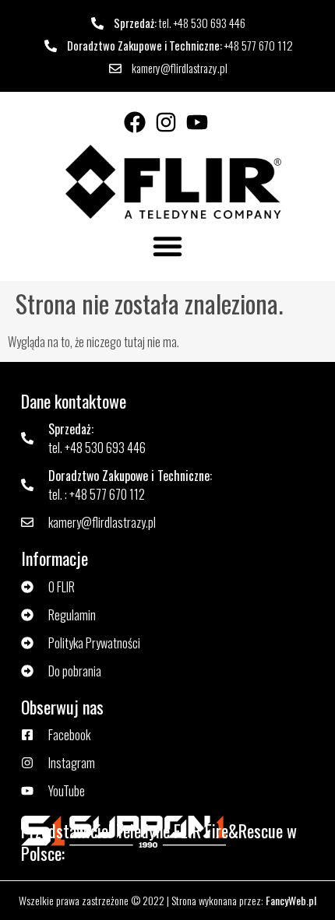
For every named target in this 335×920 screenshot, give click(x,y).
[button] (167, 246)
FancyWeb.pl (291, 900)
